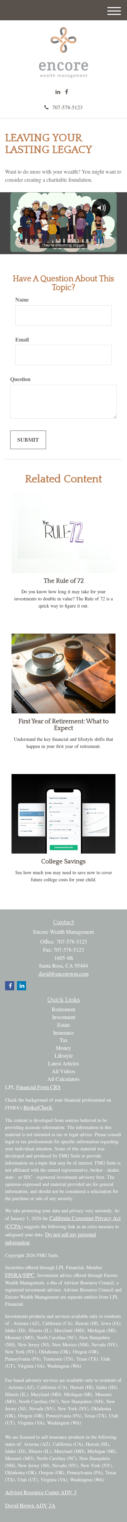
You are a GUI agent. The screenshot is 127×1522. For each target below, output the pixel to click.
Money (63, 1047)
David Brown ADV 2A (30, 1505)
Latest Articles (63, 1063)
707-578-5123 (67, 107)
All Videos (63, 1071)
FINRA (13, 1274)
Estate (63, 1024)
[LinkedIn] (58, 92)
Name (22, 299)
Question (20, 379)
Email (22, 339)
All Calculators (63, 1078)
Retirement (63, 1009)
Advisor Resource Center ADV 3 (41, 1492)
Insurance (63, 1032)
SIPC (29, 1274)
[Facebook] (66, 92)
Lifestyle (64, 1055)
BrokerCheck (37, 1107)
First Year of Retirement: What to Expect (63, 725)
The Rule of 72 (64, 580)
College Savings (63, 861)
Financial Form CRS (38, 1086)
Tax (64, 1039)
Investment (63, 1016)
